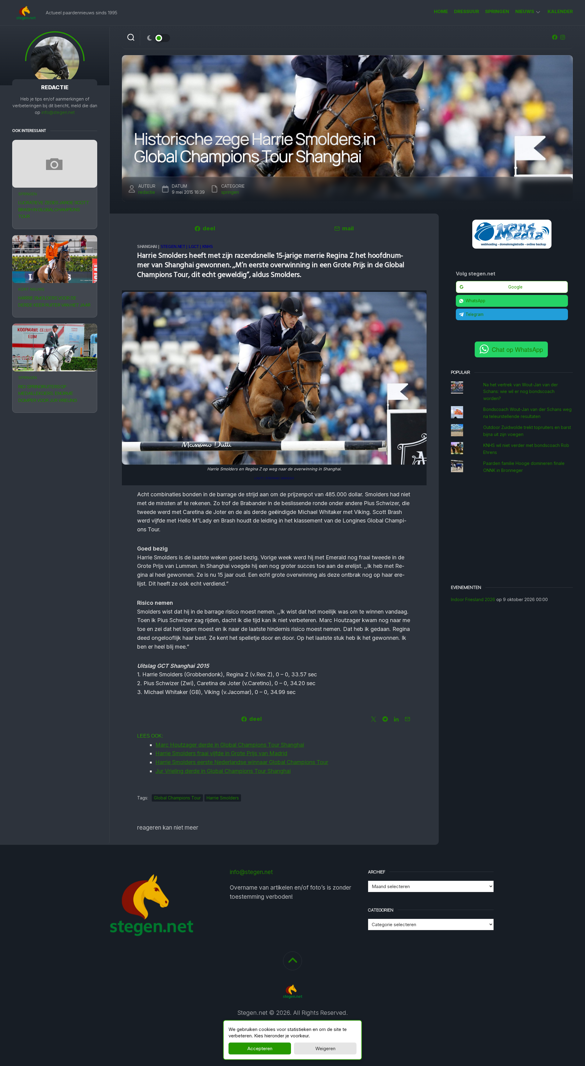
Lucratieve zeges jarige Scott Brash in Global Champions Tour (53, 209)
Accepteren (259, 1048)
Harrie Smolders (223, 797)
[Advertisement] (512, 529)
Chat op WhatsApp (517, 349)
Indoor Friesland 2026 (473, 599)
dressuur (466, 11)
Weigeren (325, 1048)
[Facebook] (555, 37)
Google (515, 287)
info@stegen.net (58, 112)
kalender (560, 11)
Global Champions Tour (177, 797)
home (441, 11)
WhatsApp (475, 300)
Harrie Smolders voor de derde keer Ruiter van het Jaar (54, 301)
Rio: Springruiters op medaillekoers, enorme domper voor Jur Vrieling (47, 393)
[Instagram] (563, 37)
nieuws (524, 11)
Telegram (475, 314)
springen (497, 11)
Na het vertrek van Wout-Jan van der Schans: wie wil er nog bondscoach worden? (520, 391)
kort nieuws (31, 289)
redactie (146, 192)
